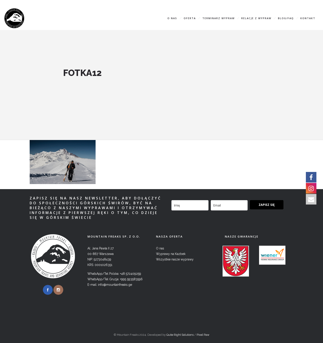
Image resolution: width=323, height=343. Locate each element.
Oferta (190, 18)
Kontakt (307, 18)
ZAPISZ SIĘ (267, 205)
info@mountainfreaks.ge (292, 3)
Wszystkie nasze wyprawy (175, 259)
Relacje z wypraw (256, 18)
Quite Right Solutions (180, 334)
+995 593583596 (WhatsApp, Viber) (237, 3)
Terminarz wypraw (218, 18)
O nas (172, 18)
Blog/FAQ (286, 18)
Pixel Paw (203, 334)
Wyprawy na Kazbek (170, 254)
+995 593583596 (131, 279)
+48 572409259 (130, 273)
